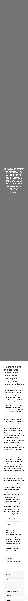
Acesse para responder (11, 551)
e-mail (12, 514)
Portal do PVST (18, 511)
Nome (9, 595)
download (15, 390)
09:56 (15, 532)
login (17, 561)
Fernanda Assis (10, 530)
